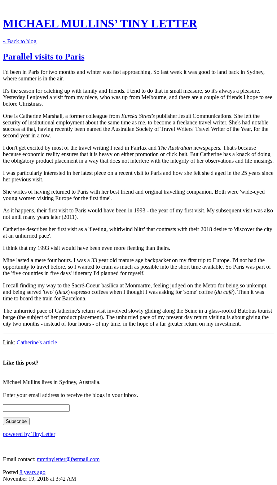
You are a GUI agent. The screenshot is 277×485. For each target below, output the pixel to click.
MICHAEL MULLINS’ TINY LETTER (100, 23)
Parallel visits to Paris (43, 56)
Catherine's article (37, 342)
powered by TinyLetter (29, 434)
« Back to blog (19, 41)
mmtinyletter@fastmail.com (68, 459)
